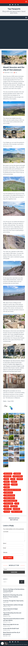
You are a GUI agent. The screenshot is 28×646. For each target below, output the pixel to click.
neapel (14, 481)
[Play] (14, 132)
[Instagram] (15, 4)
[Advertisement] (14, 34)
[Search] (21, 582)
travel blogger (9, 495)
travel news (8, 503)
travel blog (8, 492)
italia (6, 478)
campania (17, 473)
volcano (16, 508)
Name (4, 543)
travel (7, 487)
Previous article (14, 518)
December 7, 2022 (8, 72)
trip (17, 503)
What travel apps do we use (11, 624)
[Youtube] (10, 4)
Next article (14, 519)
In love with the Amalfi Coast (11, 628)
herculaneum (18, 476)
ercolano (8, 476)
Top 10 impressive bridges (10, 609)
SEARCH (5, 579)
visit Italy (8, 508)
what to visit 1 (17, 511)
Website (5, 552)
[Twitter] (12, 4)
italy (13, 478)
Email (4, 548)
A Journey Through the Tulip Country (13, 600)
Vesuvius (14, 506)
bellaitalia (8, 473)
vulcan (7, 511)
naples (20, 478)
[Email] (18, 4)
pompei (7, 484)
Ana (16, 72)
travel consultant (10, 500)
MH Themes (24, 644)
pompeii (15, 484)
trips (6, 506)
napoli (7, 481)
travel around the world (12, 489)
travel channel (9, 498)
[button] (4, 643)
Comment (5, 531)
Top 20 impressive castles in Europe (13, 604)
